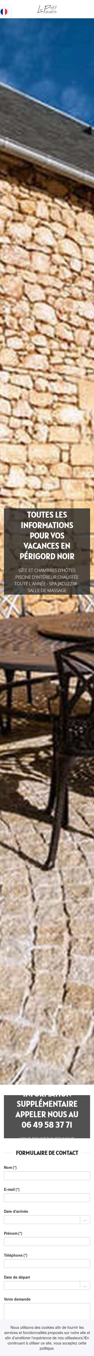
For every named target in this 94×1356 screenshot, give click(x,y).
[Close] (84, 1338)
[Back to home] (47, 9)
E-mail (12, 1189)
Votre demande (17, 1299)
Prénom (13, 1233)
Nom (10, 1167)
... (85, 1219)
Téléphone (15, 1255)
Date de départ (17, 1277)
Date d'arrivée (16, 1211)
